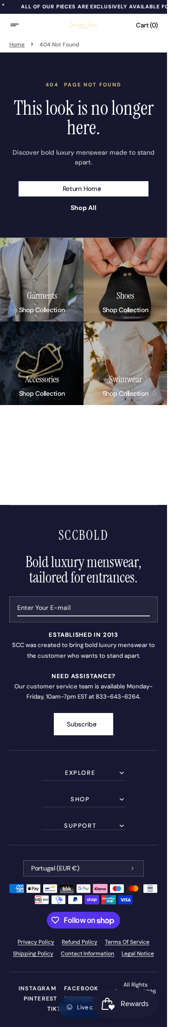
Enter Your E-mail (44, 607)
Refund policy (79, 942)
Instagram (38, 988)
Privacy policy (36, 942)
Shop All (84, 208)
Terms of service (127, 942)
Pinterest (41, 998)
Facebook (81, 988)
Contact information (87, 953)
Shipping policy (33, 953)
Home (17, 44)
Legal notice (138, 953)
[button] (20, 25)
